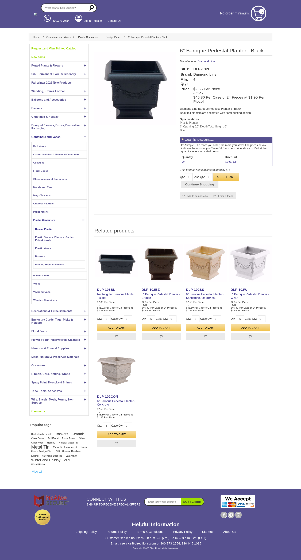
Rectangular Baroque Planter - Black (115, 296)
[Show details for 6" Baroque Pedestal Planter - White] (250, 263)
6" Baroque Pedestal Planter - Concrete (116, 402)
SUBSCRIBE (192, 501)
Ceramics (38, 162)
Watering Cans (42, 291)
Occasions (38, 365)
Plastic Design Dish (41, 451)
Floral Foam (39, 331)
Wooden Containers (45, 300)
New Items (38, 57)
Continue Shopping (199, 184)
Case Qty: (199, 177)
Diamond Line (206, 61)
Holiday (51, 442)
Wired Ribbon (38, 464)
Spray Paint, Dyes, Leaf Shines (51, 382)
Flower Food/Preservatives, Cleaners (55, 339)
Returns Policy (116, 532)
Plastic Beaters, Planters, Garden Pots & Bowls (54, 238)
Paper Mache (41, 211)
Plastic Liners (41, 275)
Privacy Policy (182, 532)
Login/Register (93, 20)
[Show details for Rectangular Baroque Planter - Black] (116, 263)
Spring (34, 455)
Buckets (40, 256)
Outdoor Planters (43, 203)
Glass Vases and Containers (50, 179)
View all (37, 471)
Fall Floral (53, 438)
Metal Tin (40, 447)
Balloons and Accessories (48, 99)
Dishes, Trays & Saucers (49, 264)
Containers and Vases (45, 136)
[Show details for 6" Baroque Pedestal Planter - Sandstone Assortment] (205, 263)
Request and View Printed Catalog (53, 48)
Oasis (83, 447)
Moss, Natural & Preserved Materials (55, 356)
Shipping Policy (86, 532)
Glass (82, 438)
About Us (229, 532)
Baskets (36, 108)
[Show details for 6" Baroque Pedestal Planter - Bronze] (161, 263)
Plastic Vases (43, 248)
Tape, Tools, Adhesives (46, 391)
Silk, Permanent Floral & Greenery (53, 74)
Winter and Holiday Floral (50, 460)
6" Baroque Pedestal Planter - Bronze (161, 296)
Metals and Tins (42, 187)
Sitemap (208, 532)
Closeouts (38, 411)
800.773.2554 (61, 20)
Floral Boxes (40, 170)
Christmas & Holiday (45, 116)
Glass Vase (37, 442)
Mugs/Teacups (42, 195)
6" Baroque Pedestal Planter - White (250, 296)
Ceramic (78, 434)
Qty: (182, 177)
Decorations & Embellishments (51, 311)
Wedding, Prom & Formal (47, 91)
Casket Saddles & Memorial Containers (56, 154)
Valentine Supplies (52, 455)
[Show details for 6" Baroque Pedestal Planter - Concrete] (116, 369)
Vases (36, 283)
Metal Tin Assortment (65, 447)
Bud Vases (39, 146)
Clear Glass (37, 438)
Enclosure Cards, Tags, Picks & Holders (52, 321)
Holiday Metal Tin (68, 442)
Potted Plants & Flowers (47, 65)
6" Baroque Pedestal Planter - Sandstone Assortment (205, 296)
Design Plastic (43, 229)
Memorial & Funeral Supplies (50, 348)
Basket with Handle (41, 434)
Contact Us (114, 20)
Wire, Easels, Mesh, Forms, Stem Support (52, 401)
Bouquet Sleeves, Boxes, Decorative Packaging (55, 127)
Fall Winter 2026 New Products (51, 82)
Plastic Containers (44, 220)
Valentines (71, 455)
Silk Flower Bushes (68, 451)
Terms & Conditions (149, 532)
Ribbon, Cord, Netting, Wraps (50, 373)
